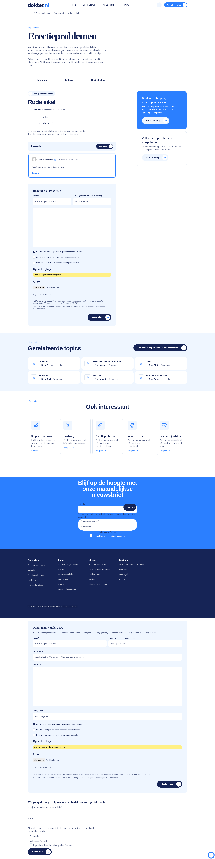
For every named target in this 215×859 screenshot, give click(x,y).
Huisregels (124, 574)
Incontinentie (33, 570)
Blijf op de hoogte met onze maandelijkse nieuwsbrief (58, 257)
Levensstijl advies (35, 585)
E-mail (87, 196)
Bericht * (37, 665)
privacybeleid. (74, 263)
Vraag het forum (174, 5)
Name (30, 819)
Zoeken (159, 4)
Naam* (36, 196)
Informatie (42, 80)
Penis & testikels (60, 13)
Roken (61, 569)
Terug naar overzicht (43, 94)
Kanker (61, 584)
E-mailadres (90, 521)
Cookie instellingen (52, 606)
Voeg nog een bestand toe (42, 295)
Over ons (123, 569)
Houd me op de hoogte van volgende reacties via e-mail (59, 252)
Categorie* (38, 711)
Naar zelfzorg (152, 157)
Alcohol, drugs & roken (68, 564)
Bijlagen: (36, 282)
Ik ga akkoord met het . (110, 536)
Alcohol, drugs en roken (99, 569)
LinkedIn (81, 504)
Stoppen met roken (36, 565)
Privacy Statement (70, 606)
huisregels (58, 263)
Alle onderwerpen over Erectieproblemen (157, 348)
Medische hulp (98, 80)
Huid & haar (63, 579)
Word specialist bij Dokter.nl (131, 564)
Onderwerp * (38, 651)
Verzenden (97, 317)
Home (30, 13)
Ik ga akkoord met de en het (58, 263)
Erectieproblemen (43, 13)
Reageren (103, 146)
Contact (123, 579)
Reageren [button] (36, 173)
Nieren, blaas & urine (67, 589)
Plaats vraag (167, 784)
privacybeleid (119, 536)
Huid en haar (94, 574)
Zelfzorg (69, 80)
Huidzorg (32, 580)
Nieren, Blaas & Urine (98, 584)
